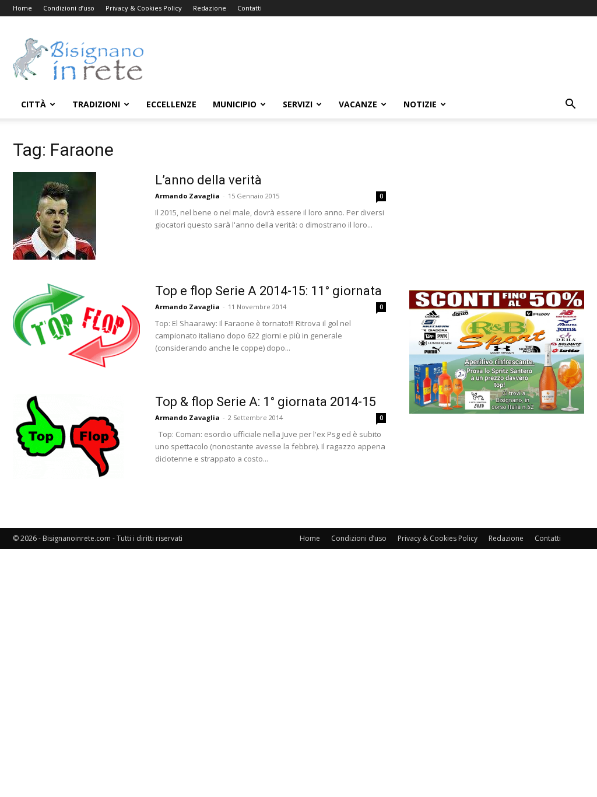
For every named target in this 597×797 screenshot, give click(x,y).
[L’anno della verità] (54, 216)
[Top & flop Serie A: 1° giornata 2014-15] (68, 436)
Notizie (420, 104)
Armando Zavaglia (187, 195)
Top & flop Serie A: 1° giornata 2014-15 (265, 401)
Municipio (235, 104)
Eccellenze (171, 104)
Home (22, 8)
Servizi (297, 104)
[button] (570, 105)
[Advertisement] (372, 58)
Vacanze (358, 104)
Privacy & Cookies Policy (144, 8)
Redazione (209, 8)
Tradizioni (96, 104)
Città (33, 104)
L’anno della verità (208, 180)
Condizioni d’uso (68, 8)
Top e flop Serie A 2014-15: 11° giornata (268, 291)
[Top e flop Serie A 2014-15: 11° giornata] (76, 326)
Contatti (249, 8)
